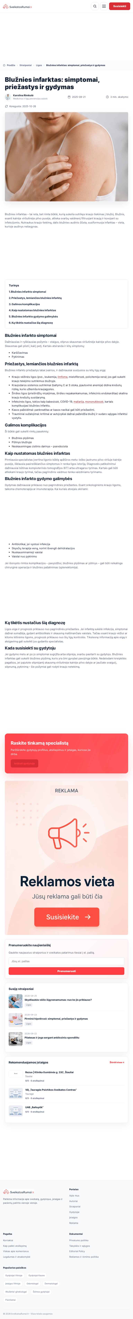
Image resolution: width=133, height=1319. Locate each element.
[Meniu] (104, 6)
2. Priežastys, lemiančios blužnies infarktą (35, 298)
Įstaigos (73, 1217)
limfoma (62, 376)
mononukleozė (94, 401)
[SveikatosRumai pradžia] (17, 6)
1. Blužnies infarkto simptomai (27, 291)
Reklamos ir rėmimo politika (84, 1256)
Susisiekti (119, 6)
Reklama (73, 1223)
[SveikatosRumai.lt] (33, 1191)
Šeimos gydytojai (41, 1291)
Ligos (39, 65)
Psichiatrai (10, 1300)
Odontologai (32, 1283)
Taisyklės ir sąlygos (79, 1245)
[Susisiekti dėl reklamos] (66, 858)
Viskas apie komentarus (16, 1251)
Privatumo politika (78, 1240)
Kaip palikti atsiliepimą (14, 1245)
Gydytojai (74, 1212)
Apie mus (74, 1195)
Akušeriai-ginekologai (16, 1291)
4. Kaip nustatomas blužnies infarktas (32, 310)
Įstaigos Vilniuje (12, 1283)
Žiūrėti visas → (117, 1062)
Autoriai (73, 1201)
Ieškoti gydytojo (24, 763)
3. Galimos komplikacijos (24, 304)
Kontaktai (8, 1240)
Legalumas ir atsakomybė (16, 1256)
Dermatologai (51, 1283)
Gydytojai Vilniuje (13, 1275)
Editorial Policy (77, 1251)
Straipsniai (26, 65)
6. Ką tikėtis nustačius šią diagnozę (31, 322)
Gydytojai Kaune (37, 1275)
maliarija (79, 401)
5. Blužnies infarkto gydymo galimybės (33, 316)
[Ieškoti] (95, 6)
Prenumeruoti (66, 971)
